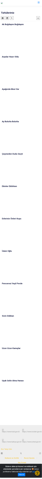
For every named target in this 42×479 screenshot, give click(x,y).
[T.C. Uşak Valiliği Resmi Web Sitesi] (14, 3)
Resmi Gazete (29, 458)
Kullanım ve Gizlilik (12, 458)
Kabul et (21, 474)
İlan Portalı (22, 463)
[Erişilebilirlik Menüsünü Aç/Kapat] (37, 473)
